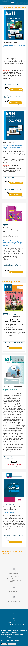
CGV (14, 620)
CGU (14, 616)
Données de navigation (11, 640)
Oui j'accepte (12, 643)
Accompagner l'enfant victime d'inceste (11, 508)
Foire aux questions (14, 601)
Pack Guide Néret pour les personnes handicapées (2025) (13, 230)
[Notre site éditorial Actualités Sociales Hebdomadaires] (12, 2)
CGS (14, 618)
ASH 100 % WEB (8, 142)
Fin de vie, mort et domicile (13, 386)
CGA (14, 614)
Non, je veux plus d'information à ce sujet (10, 637)
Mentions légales (14, 622)
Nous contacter (14, 591)
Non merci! (4, 643)
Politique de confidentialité (14, 624)
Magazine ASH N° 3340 (11, 317)
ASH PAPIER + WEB (10, 42)
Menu (5, 2)
